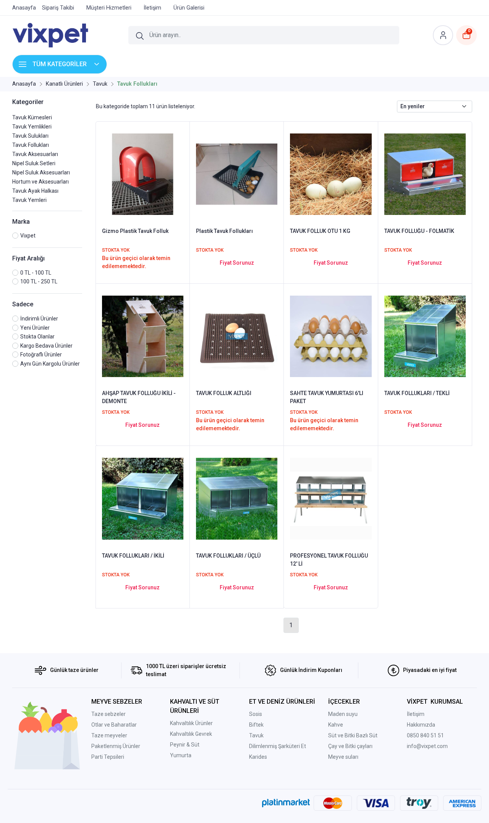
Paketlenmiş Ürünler (115, 746)
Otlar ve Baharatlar (114, 725)
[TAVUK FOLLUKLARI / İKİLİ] (142, 498)
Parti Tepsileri (107, 757)
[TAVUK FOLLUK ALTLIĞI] (236, 336)
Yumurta (180, 755)
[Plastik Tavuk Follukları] (236, 174)
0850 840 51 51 (425, 735)
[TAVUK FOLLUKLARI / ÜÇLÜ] (236, 498)
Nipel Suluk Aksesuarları (41, 172)
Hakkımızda (421, 725)
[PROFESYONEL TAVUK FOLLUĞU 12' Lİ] (330, 498)
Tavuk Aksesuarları (35, 154)
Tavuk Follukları (30, 145)
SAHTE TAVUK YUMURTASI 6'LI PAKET (326, 397)
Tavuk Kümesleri (32, 117)
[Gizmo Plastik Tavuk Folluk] (142, 174)
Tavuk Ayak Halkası (35, 191)
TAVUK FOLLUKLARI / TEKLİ (417, 393)
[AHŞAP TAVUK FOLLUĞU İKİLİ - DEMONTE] (142, 336)
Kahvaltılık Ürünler (191, 723)
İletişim (415, 714)
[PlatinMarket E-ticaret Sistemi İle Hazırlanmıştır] (286, 803)
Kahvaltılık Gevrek (191, 734)
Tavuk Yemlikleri (32, 127)
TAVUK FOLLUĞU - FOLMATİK (419, 231)
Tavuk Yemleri (29, 200)
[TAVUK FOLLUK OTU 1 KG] (330, 174)
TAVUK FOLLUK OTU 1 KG (320, 231)
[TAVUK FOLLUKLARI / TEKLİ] (425, 336)
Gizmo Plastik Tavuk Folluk (135, 231)
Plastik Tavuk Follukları (224, 231)
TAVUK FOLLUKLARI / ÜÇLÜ (228, 556)
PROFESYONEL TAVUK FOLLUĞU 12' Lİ (329, 560)
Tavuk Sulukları (30, 136)
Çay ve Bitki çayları (350, 746)
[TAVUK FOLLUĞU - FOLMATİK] (425, 174)
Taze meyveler (109, 735)
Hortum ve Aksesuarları (40, 182)
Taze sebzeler (108, 714)
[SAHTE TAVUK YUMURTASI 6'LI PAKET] (330, 336)
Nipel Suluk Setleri (33, 163)
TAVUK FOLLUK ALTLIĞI (223, 393)
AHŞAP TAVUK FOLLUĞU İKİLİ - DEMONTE (139, 397)
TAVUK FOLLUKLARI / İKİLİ (133, 556)
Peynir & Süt (184, 745)
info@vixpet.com (427, 746)
